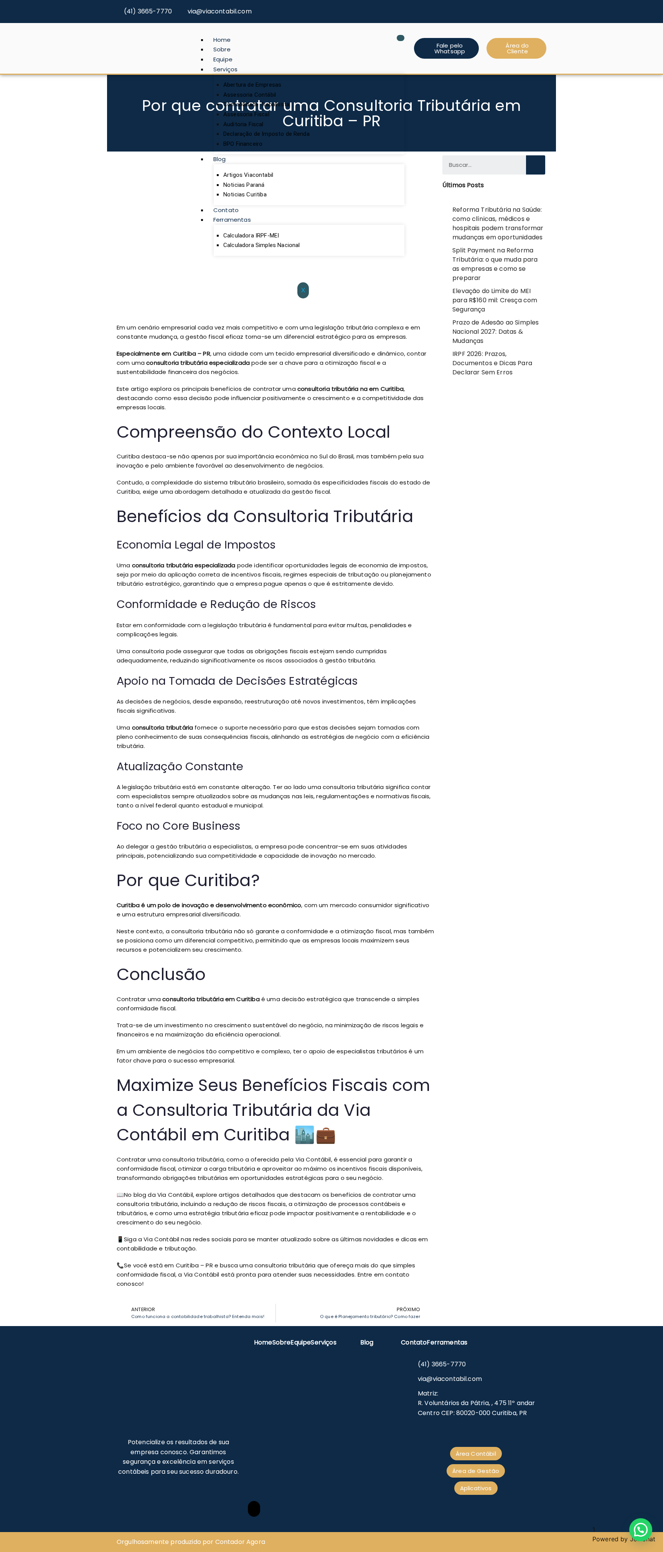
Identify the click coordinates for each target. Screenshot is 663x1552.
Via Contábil (313, 1159)
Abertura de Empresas (252, 84)
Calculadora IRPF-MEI (251, 235)
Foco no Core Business (178, 826)
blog (141, 1195)
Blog (219, 159)
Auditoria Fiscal (243, 124)
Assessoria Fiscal (246, 114)
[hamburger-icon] (400, 38)
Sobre (222, 49)
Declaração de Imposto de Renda (266, 133)
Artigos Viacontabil (248, 174)
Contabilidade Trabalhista (256, 104)
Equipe (223, 59)
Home (222, 40)
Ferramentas (232, 220)
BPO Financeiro (242, 143)
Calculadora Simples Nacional (261, 245)
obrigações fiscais (281, 651)
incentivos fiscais (255, 574)
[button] (640, 1529)
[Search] (535, 165)
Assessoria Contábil (249, 94)
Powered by (623, 1539)
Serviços (225, 69)
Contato (226, 210)
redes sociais (212, 1239)
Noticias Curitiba (245, 194)
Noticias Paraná (243, 184)
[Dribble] (541, 8)
